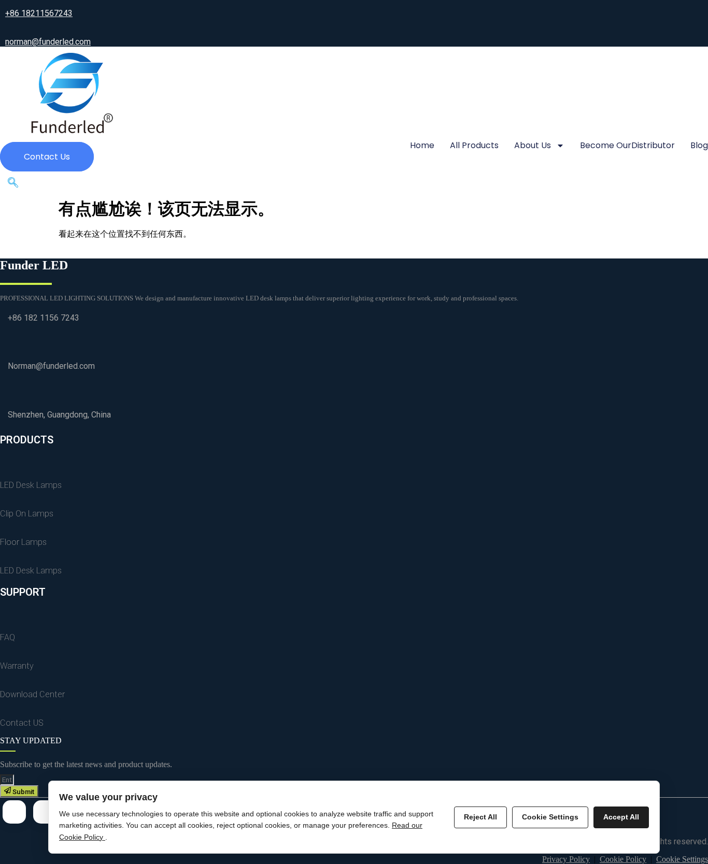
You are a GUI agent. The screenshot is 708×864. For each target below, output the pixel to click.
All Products (474, 145)
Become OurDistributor (627, 145)
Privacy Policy (566, 859)
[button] (13, 185)
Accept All (621, 817)
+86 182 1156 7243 (43, 318)
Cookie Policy (623, 859)
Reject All (480, 817)
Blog (699, 145)
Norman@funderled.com (51, 366)
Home (422, 145)
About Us (532, 145)
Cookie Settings (682, 859)
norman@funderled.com (48, 42)
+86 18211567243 (39, 13)
